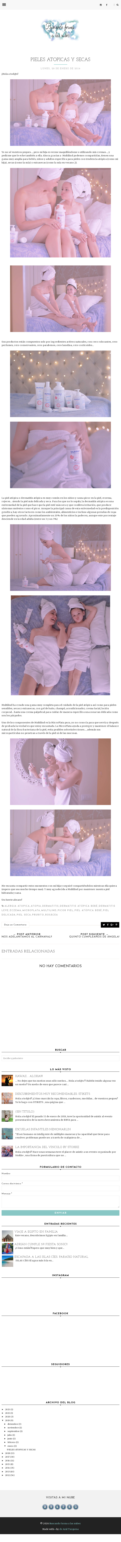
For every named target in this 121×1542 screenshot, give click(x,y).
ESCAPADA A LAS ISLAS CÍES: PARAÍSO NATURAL (51, 1257)
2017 (7, 1457)
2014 (8, 1468)
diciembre (13, 1424)
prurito (38, 915)
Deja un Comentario (15, 925)
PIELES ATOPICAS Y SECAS (21, 1449)
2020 (8, 1416)
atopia (36, 906)
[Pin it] (116, 925)
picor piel (65, 910)
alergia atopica (17, 906)
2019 (8, 1420)
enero (11, 1446)
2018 (8, 1453)
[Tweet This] (104, 925)
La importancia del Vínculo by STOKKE (47, 1147)
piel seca (24, 915)
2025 (8, 1409)
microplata (31, 910)
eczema (15, 910)
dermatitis (50, 906)
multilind (49, 910)
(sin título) (24, 1111)
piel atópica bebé (88, 910)
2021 (8, 1413)
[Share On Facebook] (108, 925)
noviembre (13, 1427)
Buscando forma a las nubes (65, 1523)
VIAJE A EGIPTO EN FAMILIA (36, 1232)
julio (10, 1435)
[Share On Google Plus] (112, 925)
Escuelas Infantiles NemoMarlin (43, 1129)
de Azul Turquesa (69, 1529)
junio (10, 1438)
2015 (8, 1464)
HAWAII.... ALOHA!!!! (29, 1076)
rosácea (51, 915)
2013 (8, 1471)
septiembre (14, 1431)
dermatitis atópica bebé (79, 906)
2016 (8, 1460)
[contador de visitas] (60, 1509)
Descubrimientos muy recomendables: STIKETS (52, 1094)
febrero (12, 1442)
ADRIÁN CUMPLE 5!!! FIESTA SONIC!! (41, 1244)
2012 (8, 1475)
